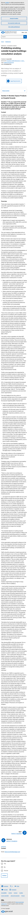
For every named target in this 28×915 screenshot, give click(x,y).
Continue (4, 875)
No (4, 867)
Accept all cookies (14, 18)
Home (2, 41)
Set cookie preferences (14, 27)
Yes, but (6, 870)
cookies (7, 2)
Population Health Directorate (13, 60)
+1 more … (22, 60)
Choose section (5, 90)
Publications (8, 41)
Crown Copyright (5, 895)
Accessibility (4, 892)
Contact (15, 892)
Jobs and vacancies (15, 895)
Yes (5, 863)
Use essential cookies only (14, 23)
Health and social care (9, 62)
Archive (10, 892)
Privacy (23, 895)
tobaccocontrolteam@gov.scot (12, 851)
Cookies (21, 892)
